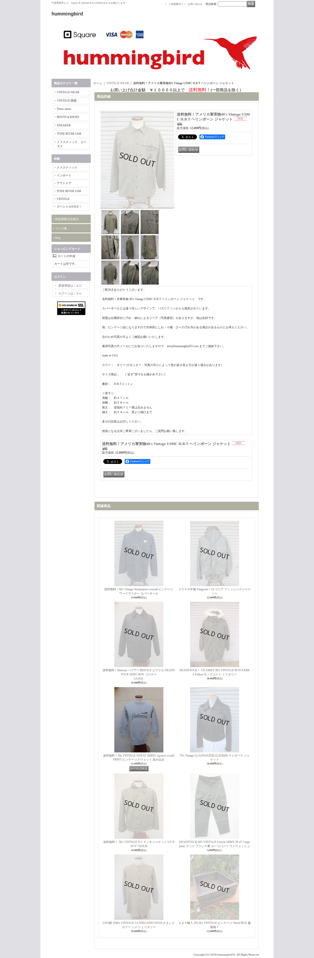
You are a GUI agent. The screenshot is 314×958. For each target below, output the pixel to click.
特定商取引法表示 (67, 219)
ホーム (97, 83)
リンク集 (61, 228)
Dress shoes (64, 109)
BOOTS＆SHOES (68, 117)
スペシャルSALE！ (69, 206)
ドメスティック (67, 167)
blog (57, 237)
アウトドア (64, 183)
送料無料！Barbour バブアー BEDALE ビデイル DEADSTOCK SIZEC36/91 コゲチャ (139, 674)
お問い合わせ (195, 4)
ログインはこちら (70, 293)
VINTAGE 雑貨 (67, 100)
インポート (64, 175)
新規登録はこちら (70, 285)
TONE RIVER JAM (69, 133)
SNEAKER (64, 125)
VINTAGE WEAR (68, 92)
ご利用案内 (175, 4)
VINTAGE (63, 199)
